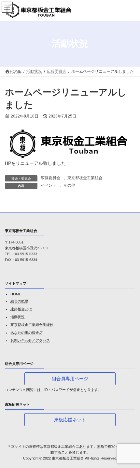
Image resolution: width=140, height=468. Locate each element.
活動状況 (17, 317)
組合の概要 (19, 301)
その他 (69, 185)
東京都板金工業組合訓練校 (31, 325)
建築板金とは (21, 309)
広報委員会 (50, 178)
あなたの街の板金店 (26, 333)
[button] (70, 378)
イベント (48, 185)
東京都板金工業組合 (85, 178)
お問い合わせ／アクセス (30, 340)
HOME (15, 294)
